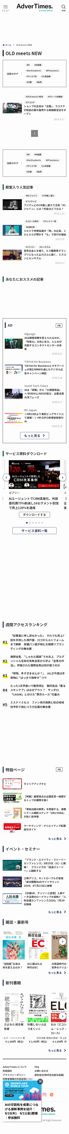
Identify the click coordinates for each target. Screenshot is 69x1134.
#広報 (29, 82)
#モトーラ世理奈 (55, 96)
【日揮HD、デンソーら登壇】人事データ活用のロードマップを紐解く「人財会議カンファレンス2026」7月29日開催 (45, 898)
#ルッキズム (44, 246)
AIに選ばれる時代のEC (34, 965)
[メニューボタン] (5, 8)
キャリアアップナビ (35, 784)
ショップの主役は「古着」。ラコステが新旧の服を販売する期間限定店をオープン (45, 109)
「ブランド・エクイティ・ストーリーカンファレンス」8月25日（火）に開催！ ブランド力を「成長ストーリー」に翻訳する (45, 865)
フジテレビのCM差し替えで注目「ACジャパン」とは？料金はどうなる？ (45, 207)
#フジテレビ (31, 201)
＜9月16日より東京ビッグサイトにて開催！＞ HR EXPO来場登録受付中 (44, 417)
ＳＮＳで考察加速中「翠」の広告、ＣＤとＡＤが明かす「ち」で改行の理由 (45, 232)
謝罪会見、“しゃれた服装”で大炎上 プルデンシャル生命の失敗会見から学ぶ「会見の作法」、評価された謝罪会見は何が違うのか (37, 661)
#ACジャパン (31, 195)
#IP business (52, 70)
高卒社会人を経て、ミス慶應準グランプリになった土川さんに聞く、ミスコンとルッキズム (45, 254)
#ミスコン (30, 246)
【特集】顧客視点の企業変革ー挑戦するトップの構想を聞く (45, 798)
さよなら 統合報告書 (13, 1026)
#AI (28, 64)
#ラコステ (30, 102)
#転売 (39, 82)
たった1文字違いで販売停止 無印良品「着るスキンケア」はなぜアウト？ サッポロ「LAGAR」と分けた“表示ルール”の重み (38, 690)
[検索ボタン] (63, 8)
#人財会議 (45, 76)
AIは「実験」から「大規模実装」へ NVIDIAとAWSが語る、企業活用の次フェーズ (44, 393)
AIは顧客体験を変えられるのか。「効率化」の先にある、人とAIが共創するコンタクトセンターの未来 (43, 343)
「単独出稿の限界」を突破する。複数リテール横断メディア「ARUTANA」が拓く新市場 (45, 812)
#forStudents (33, 70)
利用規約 (7, 1070)
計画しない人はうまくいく (36, 1026)
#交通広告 (30, 226)
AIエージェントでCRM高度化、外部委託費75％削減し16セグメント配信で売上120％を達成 (34, 503)
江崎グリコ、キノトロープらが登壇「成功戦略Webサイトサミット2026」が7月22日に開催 (43, 881)
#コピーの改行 (32, 221)
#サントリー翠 (49, 221)
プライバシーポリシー (14, 1074)
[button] (6, 477)
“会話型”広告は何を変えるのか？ (13, 965)
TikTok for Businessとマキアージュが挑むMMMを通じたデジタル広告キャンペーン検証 (44, 369)
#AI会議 (37, 64)
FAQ (36, 1066)
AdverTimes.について (15, 1066)
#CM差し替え (48, 195)
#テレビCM (31, 76)
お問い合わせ (41, 1070)
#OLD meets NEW (34, 96)
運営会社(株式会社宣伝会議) (49, 1074)
